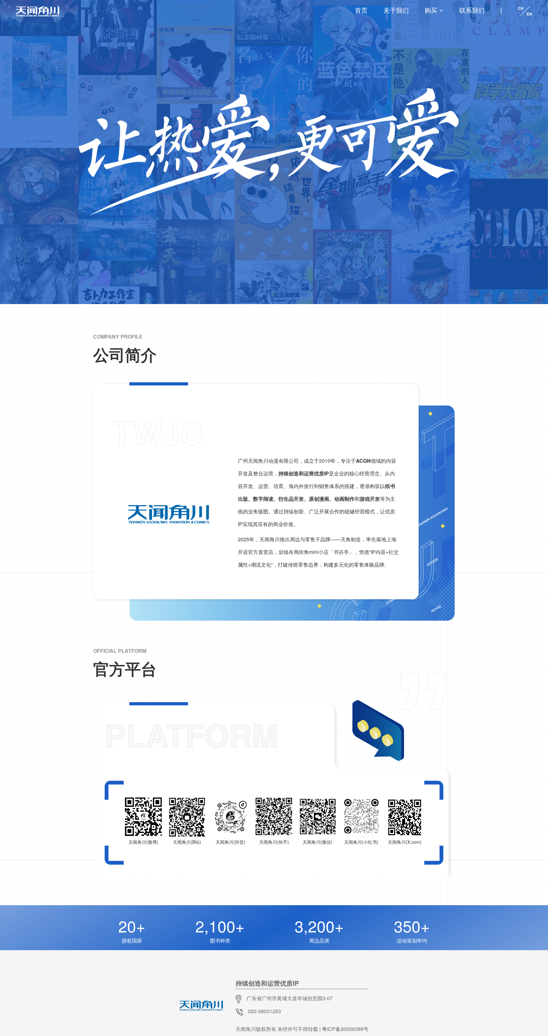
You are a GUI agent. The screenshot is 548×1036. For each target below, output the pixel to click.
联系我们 (472, 10)
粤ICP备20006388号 (345, 1029)
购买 (431, 10)
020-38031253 (264, 1011)
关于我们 (396, 10)
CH (521, 8)
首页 (361, 10)
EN (529, 14)
